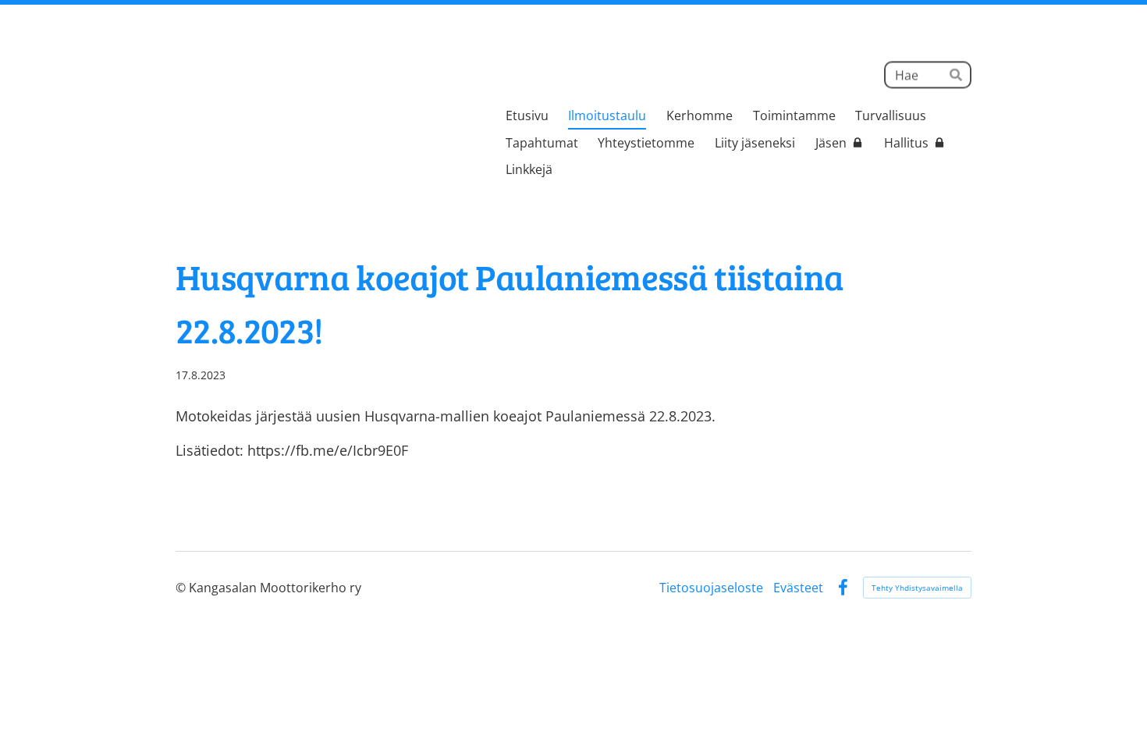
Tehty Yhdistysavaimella (917, 587)
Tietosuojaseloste (711, 587)
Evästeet (798, 587)
